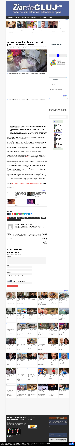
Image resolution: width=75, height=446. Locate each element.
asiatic (14, 217)
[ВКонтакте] (31, 214)
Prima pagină (10, 17)
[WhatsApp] (23, 214)
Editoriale (33, 17)
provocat (10, 219)
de (18, 217)
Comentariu (9, 256)
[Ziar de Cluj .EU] (49, 428)
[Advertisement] (33, 36)
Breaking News (25, 17)
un (19, 219)
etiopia (22, 217)
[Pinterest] (15, 214)
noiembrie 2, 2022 (12, 47)
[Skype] (25, 214)
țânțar (15, 219)
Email (8, 268)
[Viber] (21, 214)
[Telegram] (27, 214)
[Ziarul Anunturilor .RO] (49, 431)
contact (51, 17)
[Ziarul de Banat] (58, 418)
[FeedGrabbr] (58, 149)
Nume (8, 265)
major (38, 217)
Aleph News (11, 184)
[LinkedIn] (29, 214)
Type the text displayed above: (19, 281)
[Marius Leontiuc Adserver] (58, 441)
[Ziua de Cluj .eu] (58, 423)
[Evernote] (17, 214)
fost (31, 217)
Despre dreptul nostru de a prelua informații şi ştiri (16, 418)
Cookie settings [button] (66, 444)
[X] (8, 214)
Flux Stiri (17, 17)
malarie (43, 217)
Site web (9, 272)
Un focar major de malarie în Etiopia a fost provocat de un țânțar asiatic (26, 183)
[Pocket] (19, 214)
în (34, 217)
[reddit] (12, 214)
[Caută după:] (58, 117)
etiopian (33, 136)
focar (27, 217)
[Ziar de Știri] (49, 426)
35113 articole (29, 224)
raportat (27, 156)
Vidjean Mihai (19, 47)
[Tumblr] (10, 214)
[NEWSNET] (58, 436)
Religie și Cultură (42, 17)
